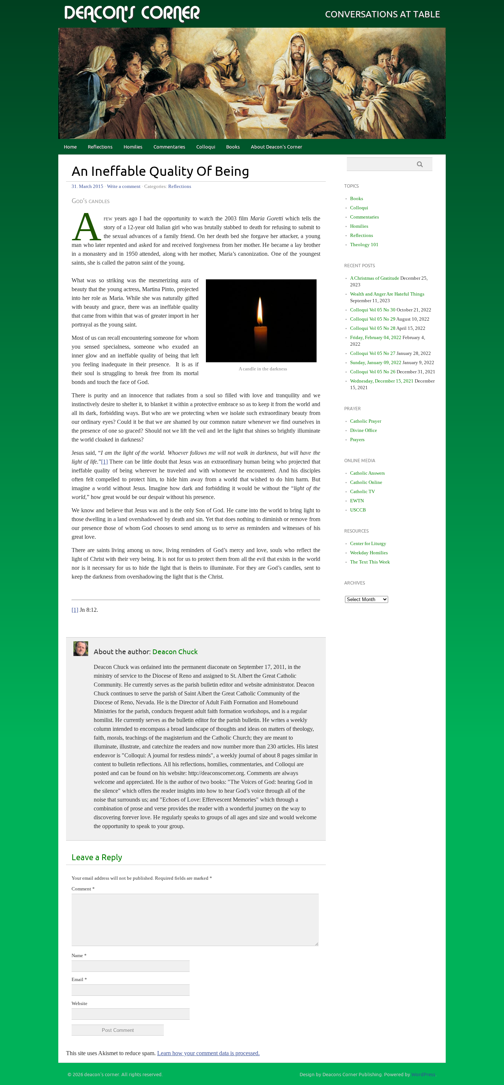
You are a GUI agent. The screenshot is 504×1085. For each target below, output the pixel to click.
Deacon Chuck (175, 652)
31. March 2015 (87, 186)
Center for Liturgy (368, 543)
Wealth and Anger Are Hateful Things (387, 294)
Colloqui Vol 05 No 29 (373, 319)
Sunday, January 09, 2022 (375, 362)
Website (79, 1003)
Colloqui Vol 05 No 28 (373, 328)
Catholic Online (366, 482)
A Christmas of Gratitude (374, 278)
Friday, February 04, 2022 (375, 337)
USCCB (358, 510)
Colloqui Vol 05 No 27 (373, 353)
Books (233, 147)
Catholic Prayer (365, 421)
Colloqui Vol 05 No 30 (373, 310)
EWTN (357, 500)
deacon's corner (132, 13)
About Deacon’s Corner (276, 147)
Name (79, 955)
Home (70, 147)
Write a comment (124, 186)
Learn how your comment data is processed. (208, 1053)
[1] (104, 461)
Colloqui (205, 147)
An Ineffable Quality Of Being (160, 172)
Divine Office (363, 430)
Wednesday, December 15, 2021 (382, 381)
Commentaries (169, 147)
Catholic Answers (367, 473)
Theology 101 (364, 244)
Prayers (357, 439)
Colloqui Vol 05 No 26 (373, 371)
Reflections (100, 147)
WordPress (423, 1074)
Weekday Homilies (369, 552)
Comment (83, 889)
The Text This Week (370, 562)
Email (79, 979)
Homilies (133, 147)
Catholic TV (362, 491)
